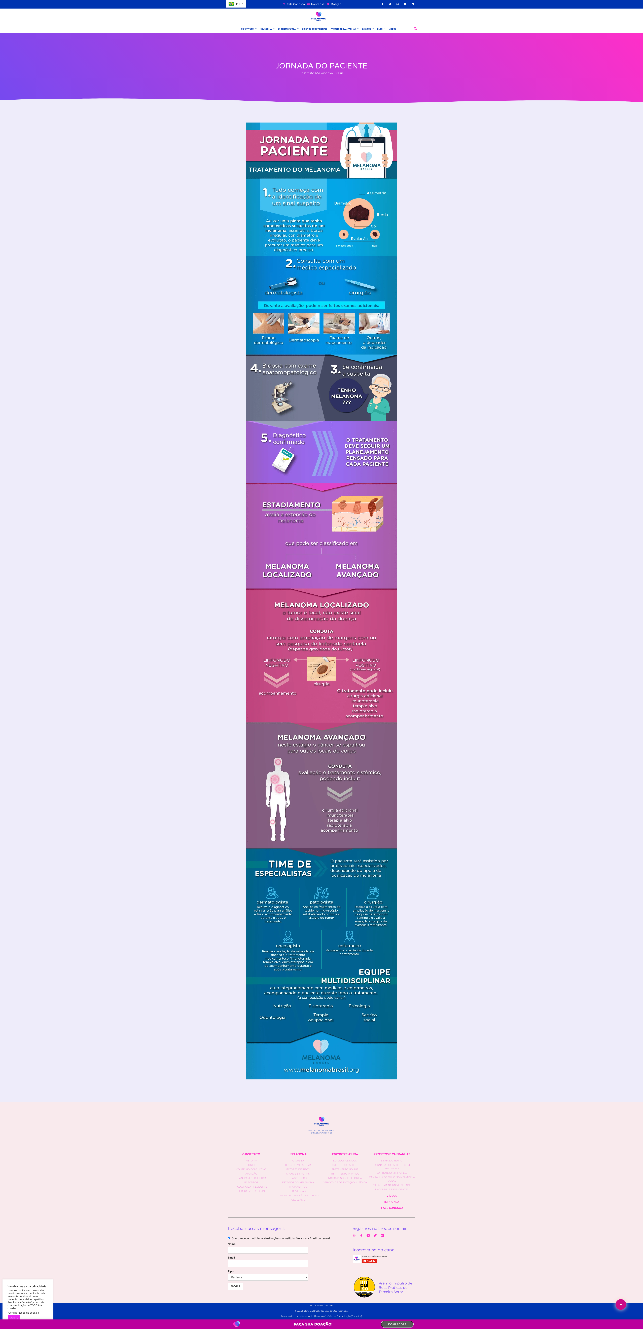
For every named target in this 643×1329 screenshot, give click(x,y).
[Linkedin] (412, 4)
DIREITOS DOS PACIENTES (314, 29)
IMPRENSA (391, 1201)
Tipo (231, 1271)
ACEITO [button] (14, 1317)
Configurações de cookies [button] (23, 1312)
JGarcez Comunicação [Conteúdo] (345, 1316)
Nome (232, 1244)
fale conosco (392, 1207)
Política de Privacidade (321, 1305)
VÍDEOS (392, 29)
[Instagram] (397, 4)
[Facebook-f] (382, 4)
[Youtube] (405, 4)
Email (231, 1257)
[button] (415, 28)
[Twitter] (390, 4)
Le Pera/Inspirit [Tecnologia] (312, 1316)
